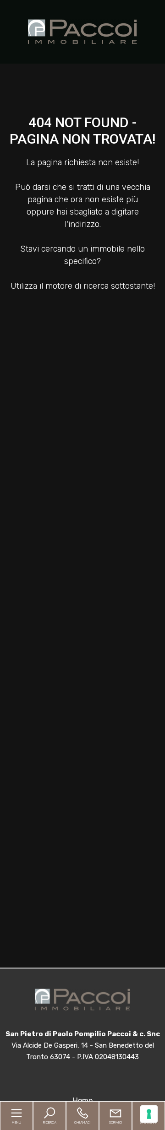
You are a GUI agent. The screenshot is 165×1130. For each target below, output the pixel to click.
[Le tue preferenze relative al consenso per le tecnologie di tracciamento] (149, 1114)
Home (83, 1100)
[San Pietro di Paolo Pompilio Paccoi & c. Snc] (83, 31)
